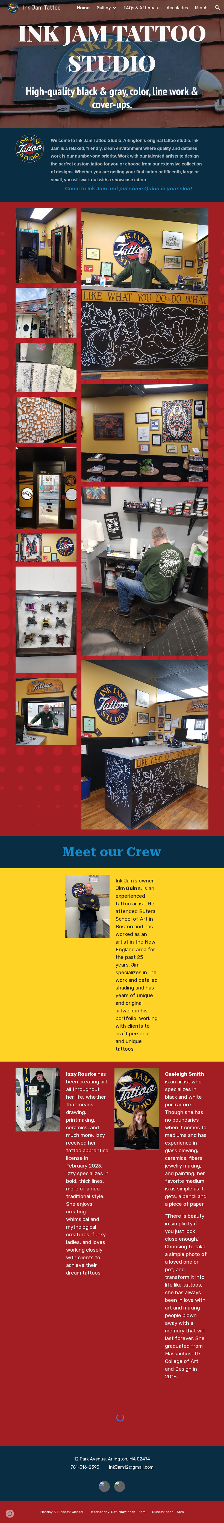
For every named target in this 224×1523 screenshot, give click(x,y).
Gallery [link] (104, 7)
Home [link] (83, 7)
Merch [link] (201, 7)
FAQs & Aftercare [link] (142, 7)
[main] (112, 64)
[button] (217, 7)
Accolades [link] (177, 7)
